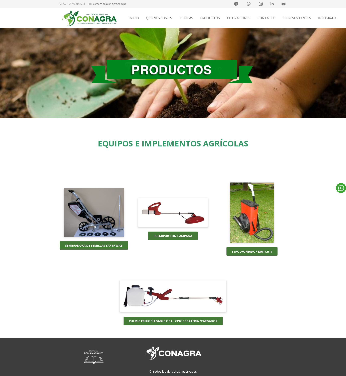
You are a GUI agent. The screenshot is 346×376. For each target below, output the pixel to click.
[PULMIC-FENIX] (173, 311)
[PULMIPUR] (173, 226)
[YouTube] (283, 4)
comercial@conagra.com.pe (110, 4)
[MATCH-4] (252, 241)
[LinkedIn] (272, 4)
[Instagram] (260, 4)
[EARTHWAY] (94, 236)
